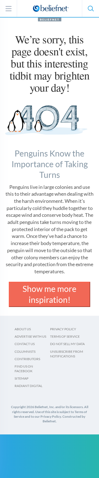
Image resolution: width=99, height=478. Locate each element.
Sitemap (21, 378)
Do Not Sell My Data (67, 344)
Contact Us (25, 344)
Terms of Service (65, 336)
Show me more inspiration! (49, 294)
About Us (23, 329)
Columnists (25, 351)
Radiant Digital (28, 386)
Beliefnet (49, 19)
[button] (90, 8)
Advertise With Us (30, 336)
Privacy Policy (63, 329)
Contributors (27, 359)
